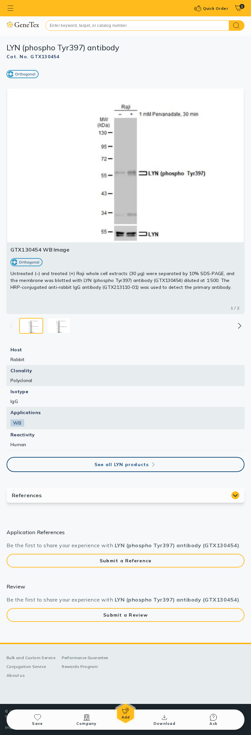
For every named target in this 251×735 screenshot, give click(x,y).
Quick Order (215, 8)
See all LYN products (121, 464)
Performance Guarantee (85, 657)
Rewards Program (80, 666)
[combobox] (137, 25)
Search (236, 25)
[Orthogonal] (23, 74)
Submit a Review (125, 615)
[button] (239, 326)
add (125, 713)
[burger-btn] (10, 8)
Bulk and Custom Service (31, 657)
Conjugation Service (26, 666)
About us (16, 675)
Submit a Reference (126, 561)
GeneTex (23, 24)
